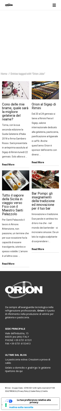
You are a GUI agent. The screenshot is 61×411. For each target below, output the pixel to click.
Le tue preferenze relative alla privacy (34, 401)
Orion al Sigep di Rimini (44, 106)
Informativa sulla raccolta (18, 407)
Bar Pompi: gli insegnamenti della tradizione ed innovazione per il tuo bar (43, 200)
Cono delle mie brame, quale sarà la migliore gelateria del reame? (15, 111)
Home (4, 73)
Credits (45, 391)
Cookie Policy (35, 391)
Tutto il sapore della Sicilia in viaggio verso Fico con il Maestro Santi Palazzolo (13, 204)
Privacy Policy (23, 391)
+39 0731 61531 (23, 340)
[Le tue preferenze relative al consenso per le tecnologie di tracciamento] (6, 405)
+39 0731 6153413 (20, 343)
